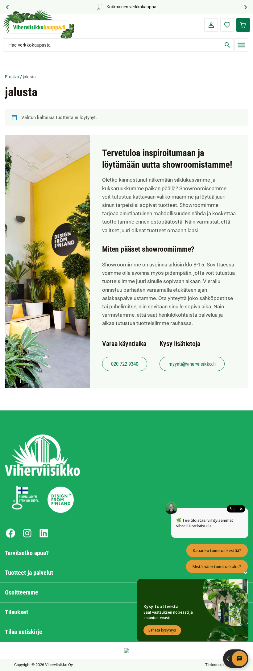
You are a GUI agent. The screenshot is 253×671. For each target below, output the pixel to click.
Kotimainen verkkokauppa (131, 6)
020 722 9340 (124, 364)
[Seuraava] (246, 7)
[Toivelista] (227, 25)
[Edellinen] (6, 7)
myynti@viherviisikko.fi (192, 364)
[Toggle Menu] (241, 45)
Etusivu (12, 76)
